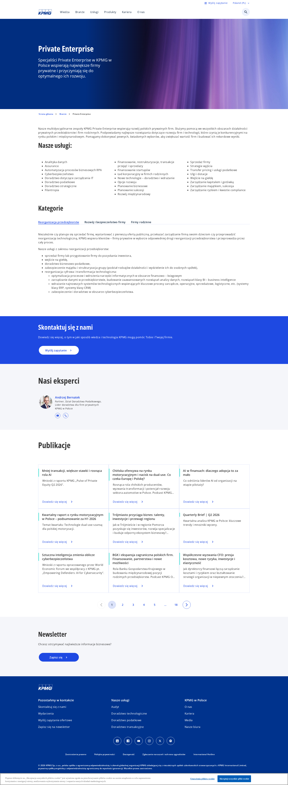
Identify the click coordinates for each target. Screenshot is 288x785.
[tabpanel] (144, 264)
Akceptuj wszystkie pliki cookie (234, 778)
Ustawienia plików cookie (202, 778)
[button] (57, 415)
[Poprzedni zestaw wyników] (101, 605)
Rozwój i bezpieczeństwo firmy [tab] (105, 222)
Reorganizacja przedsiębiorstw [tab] (58, 222)
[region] (144, 779)
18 (176, 605)
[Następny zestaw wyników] (187, 605)
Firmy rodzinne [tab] (141, 222)
